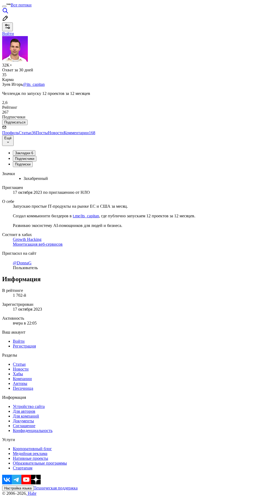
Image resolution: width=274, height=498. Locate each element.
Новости (56, 132)
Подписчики (24, 159)
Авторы (20, 383)
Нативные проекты (30, 458)
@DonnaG (22, 263)
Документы (23, 421)
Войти (19, 341)
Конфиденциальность (32, 430)
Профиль (10, 132)
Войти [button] (8, 33)
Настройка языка (18, 488)
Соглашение (24, 425)
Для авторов (24, 411)
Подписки (23, 164)
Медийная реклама (30, 453)
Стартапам (22, 468)
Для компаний (26, 416)
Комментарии (79, 132)
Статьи (27, 132)
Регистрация (24, 346)
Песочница (23, 388)
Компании (22, 378)
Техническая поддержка (56, 488)
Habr (31, 493)
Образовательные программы (40, 463)
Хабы (18, 374)
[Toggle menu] (4, 6)
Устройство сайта (29, 406)
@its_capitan (34, 84)
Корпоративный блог (32, 448)
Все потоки (21, 5)
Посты (42, 132)
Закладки (24, 153)
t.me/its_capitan (86, 216)
